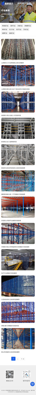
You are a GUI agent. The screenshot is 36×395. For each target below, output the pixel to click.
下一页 (22, 359)
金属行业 (4, 33)
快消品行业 (5, 26)
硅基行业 (11, 33)
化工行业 (11, 29)
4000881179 (23, 3)
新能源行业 (28, 26)
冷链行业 (20, 26)
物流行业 (4, 29)
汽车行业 (25, 29)
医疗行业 (12, 26)
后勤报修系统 (19, 392)
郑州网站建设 (25, 392)
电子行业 (18, 29)
